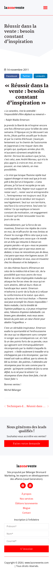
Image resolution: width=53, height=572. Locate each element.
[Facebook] (23, 485)
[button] (45, 7)
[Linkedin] (30, 485)
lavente (14, 7)
